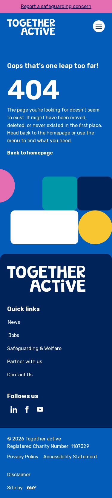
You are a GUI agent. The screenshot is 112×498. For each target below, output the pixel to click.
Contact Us (20, 375)
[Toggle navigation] (99, 26)
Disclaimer (18, 474)
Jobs (13, 335)
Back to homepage (30, 153)
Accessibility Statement (70, 457)
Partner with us (24, 361)
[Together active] (31, 28)
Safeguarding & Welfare (34, 348)
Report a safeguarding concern (56, 6)
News (14, 322)
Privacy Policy (23, 457)
